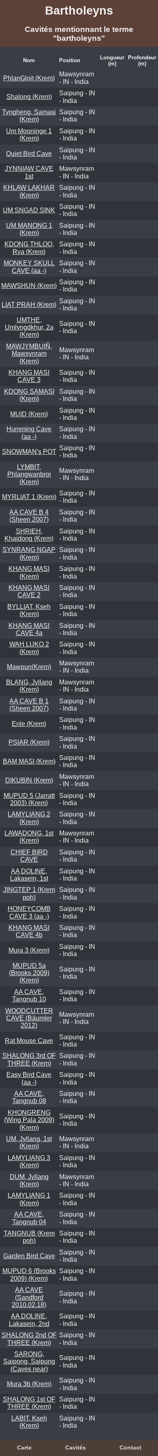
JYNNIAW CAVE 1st (29, 172)
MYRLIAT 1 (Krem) (29, 496)
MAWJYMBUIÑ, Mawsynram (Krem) (29, 354)
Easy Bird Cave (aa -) (28, 1078)
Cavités (75, 1447)
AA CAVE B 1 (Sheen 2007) (29, 705)
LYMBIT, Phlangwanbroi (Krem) (29, 474)
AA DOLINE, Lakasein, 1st (29, 875)
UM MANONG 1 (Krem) (29, 229)
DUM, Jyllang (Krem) (29, 1180)
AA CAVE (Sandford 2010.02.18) (29, 1297)
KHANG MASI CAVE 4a (29, 629)
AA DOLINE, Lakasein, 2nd (29, 1320)
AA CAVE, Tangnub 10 (29, 995)
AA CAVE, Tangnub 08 (29, 1097)
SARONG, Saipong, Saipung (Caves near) (29, 1361)
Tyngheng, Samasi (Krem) (29, 116)
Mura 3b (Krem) (29, 1383)
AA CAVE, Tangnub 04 (29, 1218)
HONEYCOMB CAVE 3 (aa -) (29, 912)
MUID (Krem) (29, 414)
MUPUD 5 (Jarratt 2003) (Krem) (29, 799)
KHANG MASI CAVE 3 (29, 376)
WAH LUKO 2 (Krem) (29, 648)
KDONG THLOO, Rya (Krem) (29, 248)
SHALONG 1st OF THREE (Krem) (29, 1403)
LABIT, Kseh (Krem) (29, 1422)
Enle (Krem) (29, 723)
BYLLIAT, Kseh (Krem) (29, 610)
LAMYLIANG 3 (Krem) (29, 1161)
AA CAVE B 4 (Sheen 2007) (29, 516)
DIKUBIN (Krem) (29, 780)
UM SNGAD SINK (29, 210)
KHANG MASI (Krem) (29, 572)
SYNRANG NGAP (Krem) (29, 553)
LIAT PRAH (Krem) (29, 304)
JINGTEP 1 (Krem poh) (29, 893)
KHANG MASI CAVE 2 (29, 591)
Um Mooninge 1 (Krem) (29, 135)
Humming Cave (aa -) (28, 433)
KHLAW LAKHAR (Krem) (29, 191)
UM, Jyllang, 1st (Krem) (29, 1142)
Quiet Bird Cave (29, 153)
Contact (130, 1447)
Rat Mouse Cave (29, 1040)
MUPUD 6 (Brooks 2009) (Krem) (29, 1274)
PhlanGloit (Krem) (29, 78)
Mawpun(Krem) (29, 666)
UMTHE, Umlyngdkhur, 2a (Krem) (29, 327)
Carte (24, 1447)
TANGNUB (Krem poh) (29, 1237)
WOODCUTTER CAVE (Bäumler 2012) (29, 1018)
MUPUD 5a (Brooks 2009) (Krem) (29, 973)
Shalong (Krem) (29, 96)
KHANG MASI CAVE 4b (29, 931)
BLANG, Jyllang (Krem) (29, 686)
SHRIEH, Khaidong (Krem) (28, 535)
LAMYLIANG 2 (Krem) (29, 818)
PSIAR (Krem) (29, 742)
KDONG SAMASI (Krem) (29, 395)
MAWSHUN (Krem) (29, 285)
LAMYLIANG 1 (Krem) (29, 1199)
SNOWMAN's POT (29, 451)
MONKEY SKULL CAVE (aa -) (29, 267)
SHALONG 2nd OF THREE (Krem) (29, 1339)
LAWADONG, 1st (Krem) (28, 837)
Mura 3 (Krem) (29, 950)
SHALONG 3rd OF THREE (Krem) (29, 1059)
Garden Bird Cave (29, 1255)
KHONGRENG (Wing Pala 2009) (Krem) (29, 1120)
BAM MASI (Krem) (29, 761)
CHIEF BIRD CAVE (29, 856)
